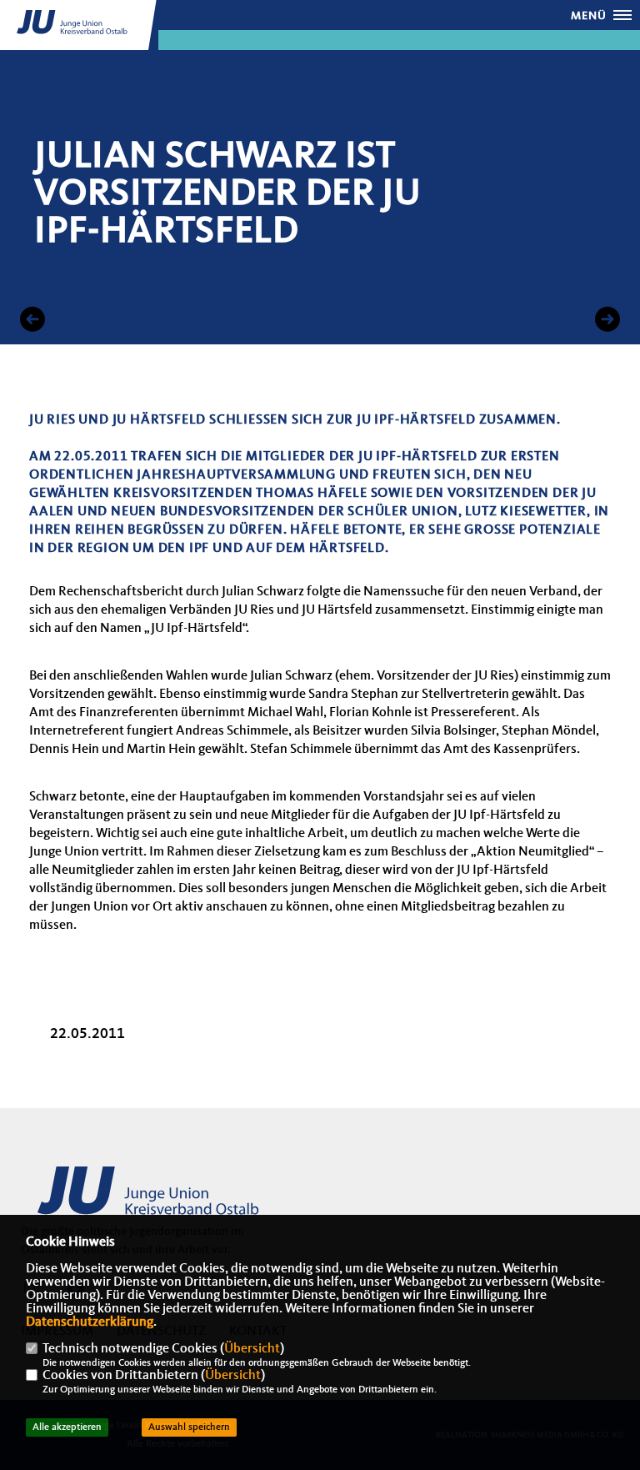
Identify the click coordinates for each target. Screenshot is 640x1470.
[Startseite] (150, 1199)
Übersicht (252, 1349)
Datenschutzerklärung (89, 1322)
